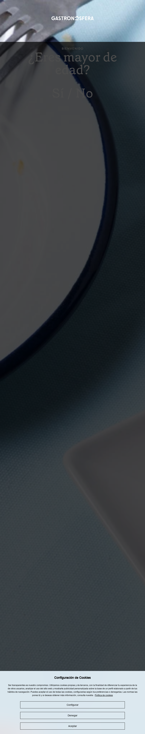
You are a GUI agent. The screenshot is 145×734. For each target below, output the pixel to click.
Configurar (73, 704)
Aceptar (72, 726)
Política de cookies (104, 695)
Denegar (72, 715)
